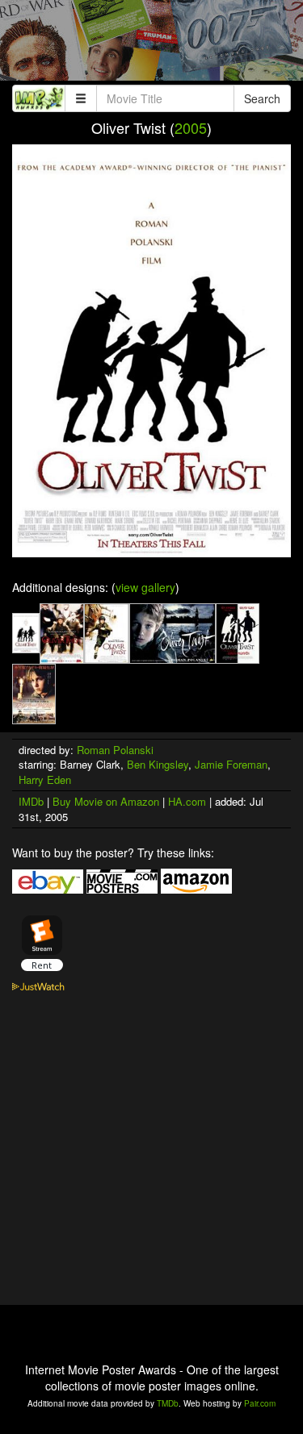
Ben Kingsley (157, 764)
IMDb (31, 801)
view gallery (145, 587)
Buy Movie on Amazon (106, 801)
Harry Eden (45, 779)
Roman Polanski (115, 749)
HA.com (187, 801)
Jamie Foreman (231, 764)
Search (262, 98)
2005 (191, 127)
